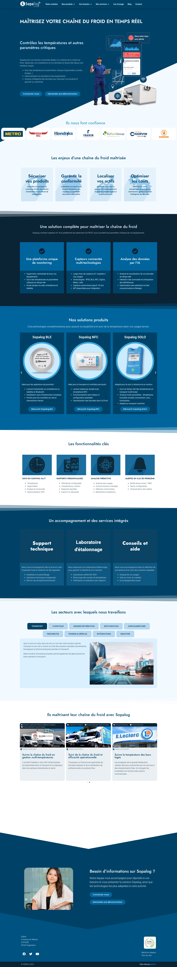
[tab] (37, 626)
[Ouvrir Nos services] (108, 4)
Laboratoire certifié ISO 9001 (85, 575)
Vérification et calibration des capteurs (89, 580)
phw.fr (153, 964)
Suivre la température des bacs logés (40, 756)
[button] (21, 372)
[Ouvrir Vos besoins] (91, 4)
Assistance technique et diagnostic (41, 577)
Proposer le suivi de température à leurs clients (87, 756)
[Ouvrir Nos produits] (74, 4)
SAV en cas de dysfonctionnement (40, 580)
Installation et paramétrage (37, 575)
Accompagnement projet (130, 580)
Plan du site (146, 955)
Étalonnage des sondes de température (89, 577)
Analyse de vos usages (129, 575)
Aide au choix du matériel (130, 577)
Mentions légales (148, 952)
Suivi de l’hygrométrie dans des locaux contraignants (133, 756)
